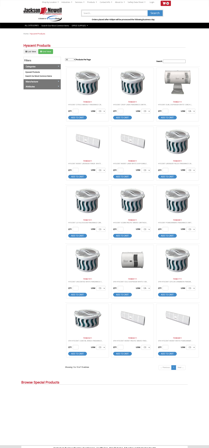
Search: (159, 61)
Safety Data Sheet (136, 2)
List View (31, 51)
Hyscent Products (37, 33)
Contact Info (106, 2)
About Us (120, 2)
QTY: (70, 111)
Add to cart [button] (77, 117)
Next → (181, 367)
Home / (26, 33)
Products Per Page (83, 60)
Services (79, 2)
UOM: (93, 111)
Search (155, 13)
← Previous (165, 367)
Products (92, 2)
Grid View (46, 51)
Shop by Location (50, 2)
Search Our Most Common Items (55, 25)
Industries (67, 2)
